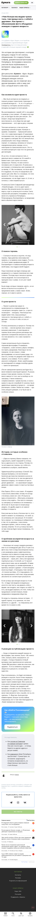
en (32, 2)
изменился (14, 754)
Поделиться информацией (18, 881)
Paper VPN (18, 891)
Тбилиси (14, 7)
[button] (4, 225)
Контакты (18, 875)
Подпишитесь (6, 45)
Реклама (18, 878)
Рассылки (18, 894)
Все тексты (18, 812)
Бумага (17, 774)
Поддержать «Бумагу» (18, 897)
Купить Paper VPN (21, 2)
